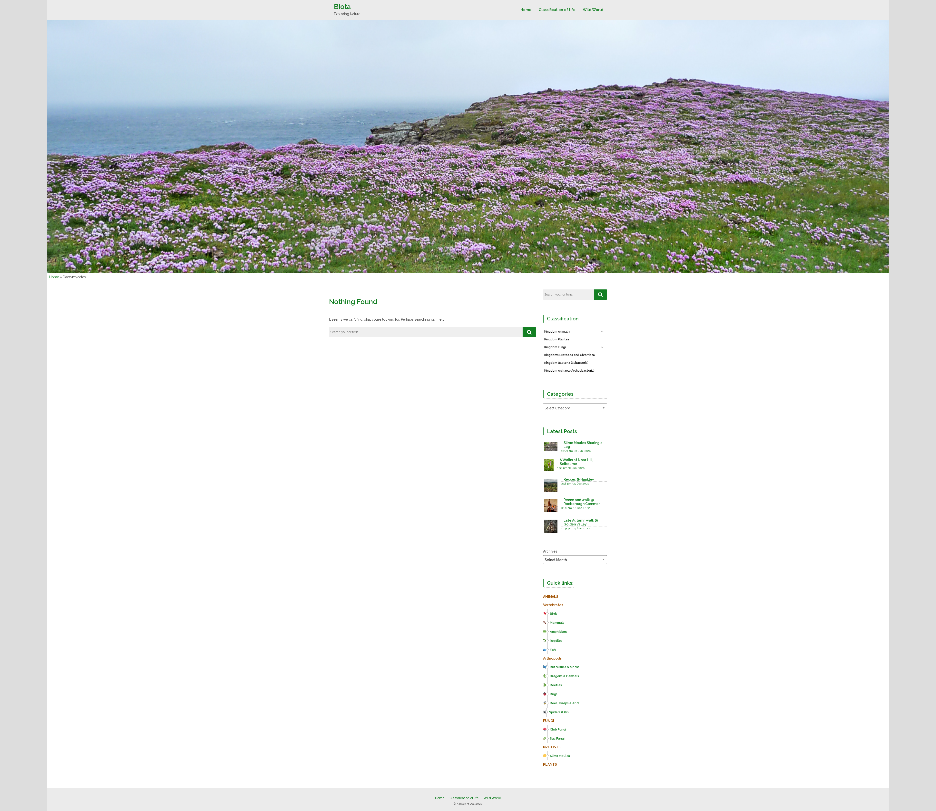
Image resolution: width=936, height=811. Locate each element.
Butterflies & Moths (564, 667)
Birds (553, 613)
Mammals (557, 622)
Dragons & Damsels (564, 676)
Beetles (556, 685)
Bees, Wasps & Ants (564, 703)
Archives (550, 551)
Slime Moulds (560, 756)
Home (525, 10)
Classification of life (557, 10)
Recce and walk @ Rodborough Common (582, 502)
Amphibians (558, 631)
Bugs (553, 694)
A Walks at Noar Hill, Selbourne (576, 462)
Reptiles (556, 641)
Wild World (593, 10)
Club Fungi (558, 729)
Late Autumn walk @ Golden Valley (581, 522)
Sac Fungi (557, 738)
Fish (553, 650)
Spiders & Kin (559, 712)
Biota (342, 7)
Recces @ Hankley (579, 479)
